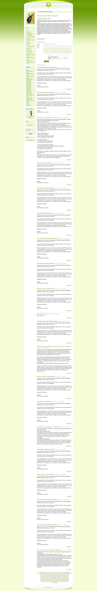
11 (53, 572)
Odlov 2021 (29, 91)
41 (46, 574)
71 (67, 576)
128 (60, 581)
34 (62, 573)
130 (65, 581)
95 (50, 578)
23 (44, 573)
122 (48, 581)
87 (65, 577)
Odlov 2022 (29, 92)
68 (62, 576)
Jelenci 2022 (29, 49)
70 (65, 576)
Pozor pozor (29, 60)
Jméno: (38, 44)
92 (45, 578)
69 (64, 576)
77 (49, 577)
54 (67, 574)
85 (62, 577)
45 (52, 574)
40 (44, 574)
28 (52, 573)
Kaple (28, 72)
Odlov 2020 (29, 90)
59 (47, 576)
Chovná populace (30, 71)
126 (56, 581)
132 (52, 582)
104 (67, 578)
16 (61, 572)
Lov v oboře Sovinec (31, 36)
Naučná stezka (29, 78)
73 (42, 577)
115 (61, 580)
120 (43, 581)
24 (46, 573)
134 (56, 582)
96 (52, 578)
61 (51, 576)
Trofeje (28, 102)
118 (67, 580)
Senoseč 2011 (29, 97)
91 (44, 578)
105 (41, 580)
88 (67, 577)
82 (57, 577)
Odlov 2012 (29, 83)
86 (64, 577)
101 (61, 578)
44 (51, 574)
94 (49, 578)
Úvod (39, 11)
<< (27, 140)
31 (57, 573)
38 (41, 574)
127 (58, 581)
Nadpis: (38, 45)
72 (41, 577)
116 (63, 580)
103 (65, 578)
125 (54, 581)
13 (56, 572)
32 (59, 573)
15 (59, 572)
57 (44, 576)
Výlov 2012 (29, 105)
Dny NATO (29, 48)
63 (54, 576)
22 (42, 573)
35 (64, 573)
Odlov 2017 (29, 87)
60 (49, 576)
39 (42, 574)
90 (42, 578)
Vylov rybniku (29, 51)
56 (42, 576)
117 (65, 580)
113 (57, 580)
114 (59, 580)
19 (66, 572)
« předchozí (39, 573)
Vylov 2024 (29, 53)
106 (43, 580)
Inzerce (28, 41)
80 (54, 577)
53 (65, 574)
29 (54, 573)
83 (59, 577)
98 (55, 578)
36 (65, 573)
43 (49, 574)
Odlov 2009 (29, 79)
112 (55, 580)
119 (41, 581)
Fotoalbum (29, 32)
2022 (28, 69)
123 (50, 581)
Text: (38, 47)
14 (58, 572)
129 (62, 581)
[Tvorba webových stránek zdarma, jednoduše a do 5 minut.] (52, 587)
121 (46, 581)
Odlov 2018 (29, 88)
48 (57, 574)
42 (47, 574)
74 (44, 577)
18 (64, 572)
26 (49, 573)
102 (63, 578)
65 (57, 576)
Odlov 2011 (29, 82)
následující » (69, 573)
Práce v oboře (29, 93)
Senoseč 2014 (29, 98)
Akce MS (28, 43)
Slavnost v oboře (30, 46)
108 (47, 580)
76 (47, 577)
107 (45, 580)
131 (67, 581)
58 (46, 576)
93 (47, 578)
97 (54, 578)
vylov (28, 44)
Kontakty (28, 38)
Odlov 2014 (29, 86)
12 (54, 572)
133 (54, 582)
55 (41, 576)
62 (52, 576)
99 (57, 578)
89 (40, 578)
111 (53, 580)
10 (51, 572)
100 (59, 578)
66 (59, 576)
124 (52, 581)
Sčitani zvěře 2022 (30, 39)
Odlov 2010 (29, 81)
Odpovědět (69, 89)
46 (54, 574)
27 (51, 573)
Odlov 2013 (29, 85)
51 (62, 574)
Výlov (28, 104)
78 (51, 577)
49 (59, 574)
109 (49, 580)
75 (46, 577)
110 (51, 580)
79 (52, 577)
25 (47, 573)
